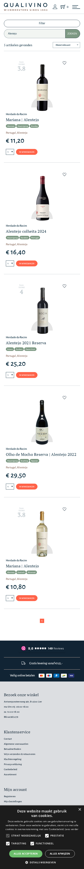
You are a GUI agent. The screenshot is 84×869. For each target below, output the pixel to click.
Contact (8, 739)
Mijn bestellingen (13, 801)
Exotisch (21, 572)
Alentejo (10, 126)
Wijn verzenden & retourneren (19, 754)
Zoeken (72, 33)
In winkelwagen (26, 152)
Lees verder (71, 829)
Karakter (24, 238)
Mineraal (32, 572)
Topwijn (34, 461)
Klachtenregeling (12, 759)
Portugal (35, 238)
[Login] (55, 7)
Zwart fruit (30, 349)
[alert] (42, 837)
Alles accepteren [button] (26, 853)
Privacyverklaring (13, 764)
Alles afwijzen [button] (60, 853)
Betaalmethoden (12, 749)
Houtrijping (23, 126)
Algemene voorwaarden (16, 744)
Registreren (10, 796)
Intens (10, 349)
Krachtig (24, 461)
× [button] (79, 809)
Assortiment (10, 774)
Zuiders (19, 349)
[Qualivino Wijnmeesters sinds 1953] (25, 7)
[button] (42, 862)
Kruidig (34, 126)
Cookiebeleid (10, 769)
